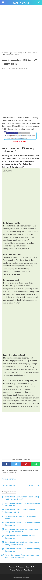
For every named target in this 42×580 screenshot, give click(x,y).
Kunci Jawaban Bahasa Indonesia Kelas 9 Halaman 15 (22, 550)
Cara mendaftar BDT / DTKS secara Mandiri (20, 517)
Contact (29, 567)
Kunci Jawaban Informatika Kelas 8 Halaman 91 (20, 537)
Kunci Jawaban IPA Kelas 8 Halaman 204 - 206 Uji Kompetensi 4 (22, 543)
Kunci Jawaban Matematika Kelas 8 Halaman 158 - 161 (20, 511)
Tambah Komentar (21, 68)
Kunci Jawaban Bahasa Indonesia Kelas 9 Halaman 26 (22, 504)
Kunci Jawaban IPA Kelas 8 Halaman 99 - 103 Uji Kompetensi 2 (22, 530)
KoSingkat (21, 3)
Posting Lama (34, 485)
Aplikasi (12, 567)
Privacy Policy (15, 570)
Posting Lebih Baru (9, 485)
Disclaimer (28, 570)
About (20, 567)
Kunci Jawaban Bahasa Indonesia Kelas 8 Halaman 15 (22, 524)
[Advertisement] (21, 29)
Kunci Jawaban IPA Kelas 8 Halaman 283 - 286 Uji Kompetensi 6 (22, 498)
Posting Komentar (9, 479)
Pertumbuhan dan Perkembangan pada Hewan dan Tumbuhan (22, 556)
